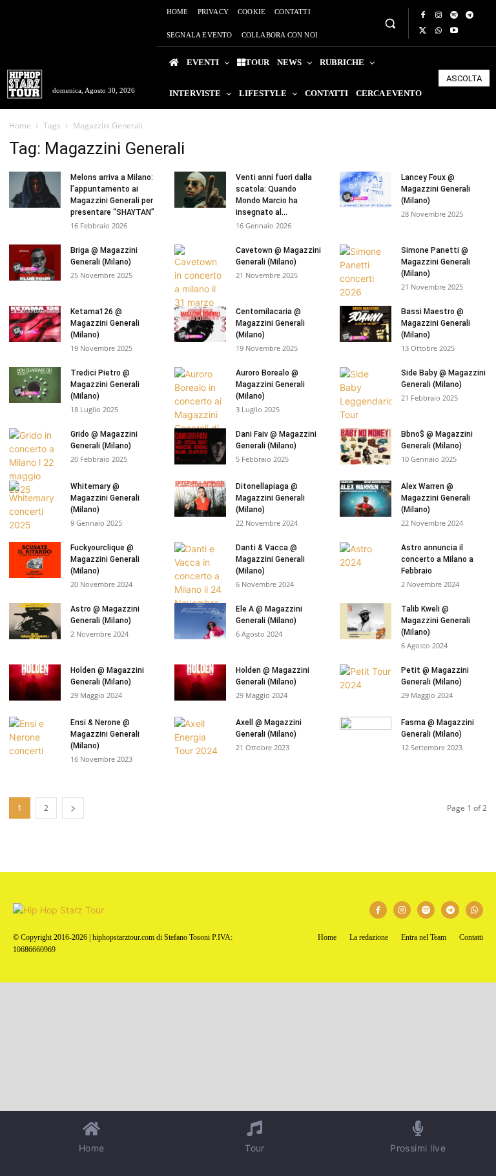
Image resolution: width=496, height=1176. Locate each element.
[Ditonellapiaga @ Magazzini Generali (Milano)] (200, 499)
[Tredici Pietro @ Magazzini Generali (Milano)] (35, 385)
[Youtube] (454, 31)
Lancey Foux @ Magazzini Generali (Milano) (435, 189)
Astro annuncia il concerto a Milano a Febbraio (437, 559)
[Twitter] (423, 31)
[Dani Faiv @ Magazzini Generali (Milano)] (200, 446)
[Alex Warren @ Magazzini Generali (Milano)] (365, 499)
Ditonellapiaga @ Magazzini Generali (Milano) (270, 498)
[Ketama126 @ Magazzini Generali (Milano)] (35, 324)
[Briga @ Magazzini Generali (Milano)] (35, 262)
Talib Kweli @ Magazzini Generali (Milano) (435, 620)
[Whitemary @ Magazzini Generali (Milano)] (35, 506)
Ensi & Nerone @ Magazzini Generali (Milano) (105, 734)
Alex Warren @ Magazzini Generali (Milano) (435, 498)
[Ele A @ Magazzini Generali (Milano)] (200, 621)
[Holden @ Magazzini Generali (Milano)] (35, 682)
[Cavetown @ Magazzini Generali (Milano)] (200, 283)
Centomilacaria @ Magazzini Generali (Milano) (270, 323)
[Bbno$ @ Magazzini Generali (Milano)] (365, 446)
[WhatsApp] (438, 31)
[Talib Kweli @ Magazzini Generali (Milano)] (365, 621)
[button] (390, 23)
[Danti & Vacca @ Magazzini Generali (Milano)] (200, 582)
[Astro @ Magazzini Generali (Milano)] (35, 621)
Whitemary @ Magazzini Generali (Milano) (105, 498)
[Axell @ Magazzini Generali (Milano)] (200, 737)
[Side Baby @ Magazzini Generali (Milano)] (365, 394)
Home (20, 125)
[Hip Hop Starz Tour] (24, 84)
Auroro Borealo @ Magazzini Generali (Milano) (270, 384)
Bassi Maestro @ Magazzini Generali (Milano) (435, 323)
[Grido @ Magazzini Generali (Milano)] (35, 462)
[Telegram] (469, 15)
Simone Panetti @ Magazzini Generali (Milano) (435, 262)
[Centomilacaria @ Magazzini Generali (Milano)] (200, 324)
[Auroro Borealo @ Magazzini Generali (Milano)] (200, 414)
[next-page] (73, 808)
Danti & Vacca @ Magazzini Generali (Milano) (270, 559)
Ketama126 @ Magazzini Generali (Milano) (105, 323)
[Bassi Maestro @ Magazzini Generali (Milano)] (365, 324)
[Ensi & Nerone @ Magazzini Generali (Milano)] (35, 737)
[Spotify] (454, 15)
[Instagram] (438, 15)
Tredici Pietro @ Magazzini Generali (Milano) (105, 384)
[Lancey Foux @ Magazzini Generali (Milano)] (365, 190)
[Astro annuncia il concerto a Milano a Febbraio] (365, 560)
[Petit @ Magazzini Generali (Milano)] (365, 682)
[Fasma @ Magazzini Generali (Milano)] (365, 735)
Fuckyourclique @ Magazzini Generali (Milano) (105, 559)
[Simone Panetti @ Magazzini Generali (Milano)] (365, 271)
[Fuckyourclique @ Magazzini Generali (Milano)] (35, 560)
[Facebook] (423, 15)
